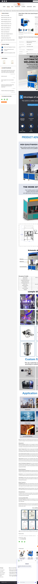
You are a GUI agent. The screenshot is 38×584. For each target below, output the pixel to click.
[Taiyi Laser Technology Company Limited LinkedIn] (4, 1)
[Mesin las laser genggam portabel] (2, 53)
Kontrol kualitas (2, 572)
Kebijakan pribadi (4, 582)
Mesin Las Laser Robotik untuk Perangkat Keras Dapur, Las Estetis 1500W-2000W (16, 570)
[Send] (35, 582)
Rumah (4, 6)
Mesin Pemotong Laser (5, 17)
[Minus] (35, 560)
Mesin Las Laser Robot (5, 23)
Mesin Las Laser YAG (4, 29)
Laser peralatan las (24, 531)
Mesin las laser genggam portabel (9, 52)
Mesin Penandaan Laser (5, 19)
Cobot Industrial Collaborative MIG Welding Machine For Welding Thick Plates (15, 573)
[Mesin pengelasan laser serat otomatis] (2, 50)
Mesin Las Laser (8, 10)
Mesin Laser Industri (4, 35)
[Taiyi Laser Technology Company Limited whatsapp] (5, 99)
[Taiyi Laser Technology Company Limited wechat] (7, 99)
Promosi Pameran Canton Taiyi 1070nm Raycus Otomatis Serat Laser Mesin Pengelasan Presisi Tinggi (22, 558)
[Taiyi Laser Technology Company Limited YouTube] (6, 1)
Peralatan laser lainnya (5, 37)
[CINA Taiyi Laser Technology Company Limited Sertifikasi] (4, 62)
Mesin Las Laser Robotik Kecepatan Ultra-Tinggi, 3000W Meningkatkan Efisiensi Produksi (15, 576)
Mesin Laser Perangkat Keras (6, 33)
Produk (8, 6)
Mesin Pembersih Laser (5, 25)
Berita (34, 6)
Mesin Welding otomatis (31, 531)
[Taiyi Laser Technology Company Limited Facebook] (2, 1)
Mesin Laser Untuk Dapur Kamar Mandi (8, 39)
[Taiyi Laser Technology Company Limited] (19, 4)
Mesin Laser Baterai (4, 31)
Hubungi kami (29, 6)
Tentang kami (17, 6)
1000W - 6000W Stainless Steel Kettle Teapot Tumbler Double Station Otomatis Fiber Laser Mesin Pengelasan (30, 558)
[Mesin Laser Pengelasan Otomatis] (2, 47)
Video (12, 6)
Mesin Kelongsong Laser (5, 21)
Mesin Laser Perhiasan (5, 27)
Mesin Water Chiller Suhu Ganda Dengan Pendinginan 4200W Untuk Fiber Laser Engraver (26, 33)
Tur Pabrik (23, 6)
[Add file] (18, 582)
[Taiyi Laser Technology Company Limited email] (2, 99)
